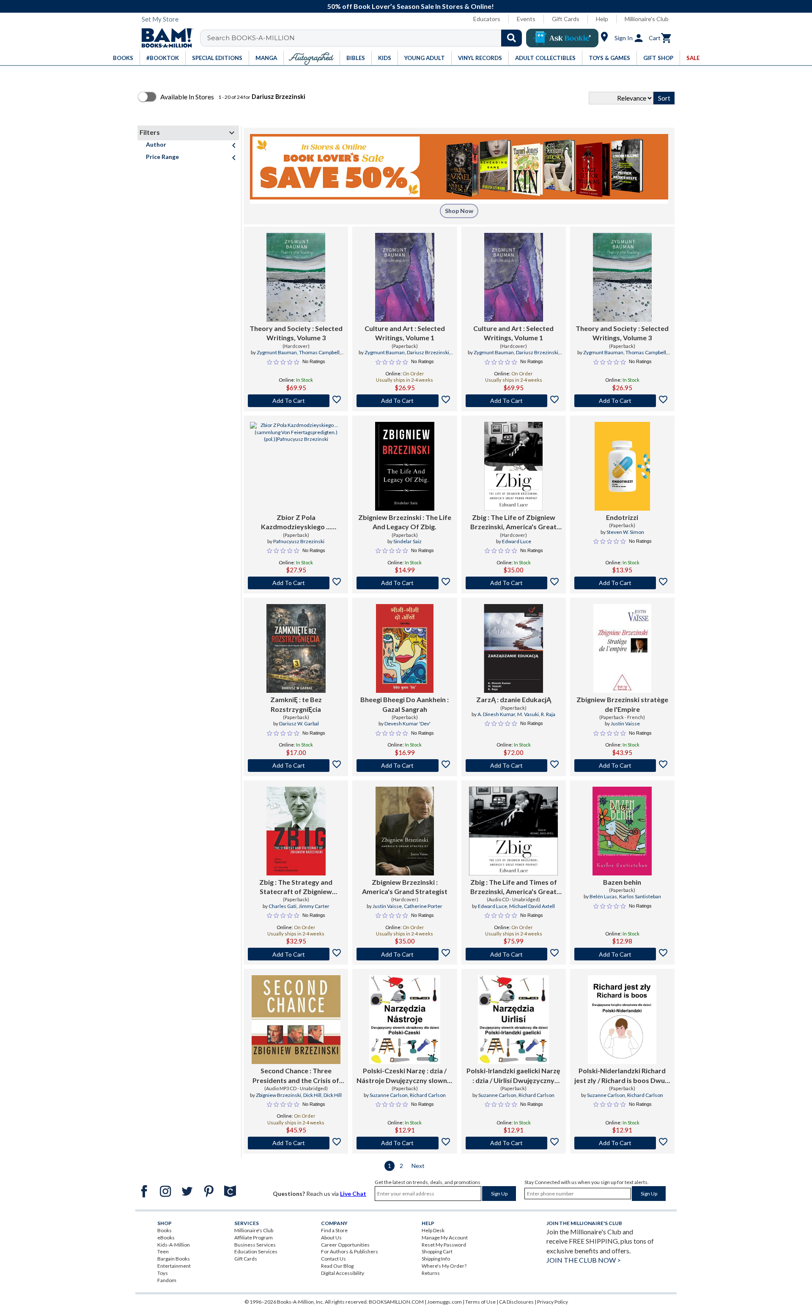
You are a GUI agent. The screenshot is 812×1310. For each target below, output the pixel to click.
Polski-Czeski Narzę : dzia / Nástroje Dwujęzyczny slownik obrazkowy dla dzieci (405, 1076)
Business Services (255, 1245)
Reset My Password (444, 1245)
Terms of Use (480, 1302)
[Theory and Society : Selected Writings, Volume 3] (295, 277)
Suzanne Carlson (389, 1095)
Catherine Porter (423, 906)
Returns (431, 1273)
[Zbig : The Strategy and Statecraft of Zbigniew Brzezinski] (296, 831)
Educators (486, 18)
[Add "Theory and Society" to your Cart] (296, 400)
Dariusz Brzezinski (428, 352)
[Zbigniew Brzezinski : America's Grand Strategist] (404, 831)
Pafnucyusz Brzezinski (298, 541)
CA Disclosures (516, 1302)
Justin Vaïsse (387, 906)
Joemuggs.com (444, 1302)
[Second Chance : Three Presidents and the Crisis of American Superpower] (296, 1019)
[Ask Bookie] (562, 38)
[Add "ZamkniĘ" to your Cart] (296, 765)
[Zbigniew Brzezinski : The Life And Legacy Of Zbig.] (404, 466)
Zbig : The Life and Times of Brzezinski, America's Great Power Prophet (513, 887)
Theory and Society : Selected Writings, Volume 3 (296, 333)
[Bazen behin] (622, 831)
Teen (163, 1251)
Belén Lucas (603, 896)
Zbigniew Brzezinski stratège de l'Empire (622, 704)
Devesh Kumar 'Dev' (407, 723)
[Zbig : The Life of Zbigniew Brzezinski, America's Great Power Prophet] (513, 466)
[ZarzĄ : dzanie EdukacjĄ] (513, 648)
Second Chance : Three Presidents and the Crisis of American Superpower (295, 1076)
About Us (331, 1237)
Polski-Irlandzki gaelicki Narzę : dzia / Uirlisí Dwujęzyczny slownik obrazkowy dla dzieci (513, 1076)
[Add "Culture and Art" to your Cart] (405, 400)
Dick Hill (312, 1095)
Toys (162, 1273)
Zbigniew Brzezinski (278, 1095)
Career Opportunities (345, 1245)
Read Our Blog (337, 1266)
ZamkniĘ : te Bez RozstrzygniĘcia (296, 704)
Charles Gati (282, 906)
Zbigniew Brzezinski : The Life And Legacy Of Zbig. (404, 522)
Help (602, 18)
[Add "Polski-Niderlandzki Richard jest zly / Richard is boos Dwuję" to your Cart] (622, 1143)
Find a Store (334, 1230)
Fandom (166, 1280)
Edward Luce (516, 541)
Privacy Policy (552, 1302)
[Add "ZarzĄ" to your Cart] (514, 765)
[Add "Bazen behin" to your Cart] (622, 954)
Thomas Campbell (319, 352)
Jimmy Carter (314, 906)
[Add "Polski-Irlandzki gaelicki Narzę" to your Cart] (514, 1143)
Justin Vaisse (625, 723)
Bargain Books (173, 1258)
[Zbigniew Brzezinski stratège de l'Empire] (622, 648)
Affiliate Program (253, 1237)
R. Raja (548, 714)
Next (418, 1165)
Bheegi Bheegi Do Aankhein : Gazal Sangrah (404, 704)
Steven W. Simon (625, 532)
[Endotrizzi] (622, 466)
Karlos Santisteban (640, 896)
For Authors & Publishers (349, 1251)
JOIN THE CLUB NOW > (583, 1260)
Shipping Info (436, 1258)
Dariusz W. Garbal (299, 723)
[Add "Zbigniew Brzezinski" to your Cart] (405, 583)
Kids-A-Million (173, 1245)
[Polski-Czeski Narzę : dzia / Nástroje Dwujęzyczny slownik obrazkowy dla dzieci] (404, 1019)
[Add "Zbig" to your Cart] (514, 583)
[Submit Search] (511, 38)
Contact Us (333, 1258)
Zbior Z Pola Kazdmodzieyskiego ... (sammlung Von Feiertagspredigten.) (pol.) (296, 522)
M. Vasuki (528, 714)
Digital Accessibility (342, 1273)
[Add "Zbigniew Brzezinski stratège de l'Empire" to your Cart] (622, 765)
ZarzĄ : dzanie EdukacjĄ (513, 699)
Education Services (255, 1251)
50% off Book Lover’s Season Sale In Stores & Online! (410, 6)
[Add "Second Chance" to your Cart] (296, 1143)
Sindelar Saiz (407, 541)
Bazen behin (622, 882)
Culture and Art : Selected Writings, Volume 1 (405, 333)
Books (164, 1230)
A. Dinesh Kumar (496, 714)
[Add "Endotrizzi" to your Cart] (622, 583)
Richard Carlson (428, 1095)
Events (526, 18)
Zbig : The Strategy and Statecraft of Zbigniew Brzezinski (295, 887)
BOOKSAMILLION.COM (396, 1302)
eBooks (166, 1237)
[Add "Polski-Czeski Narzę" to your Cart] (405, 1143)
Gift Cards (565, 18)
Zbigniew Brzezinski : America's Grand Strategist (404, 886)
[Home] (164, 38)
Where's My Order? (444, 1266)
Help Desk (433, 1230)
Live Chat (353, 1193)
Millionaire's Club (647, 18)
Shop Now (459, 210)
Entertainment (174, 1266)
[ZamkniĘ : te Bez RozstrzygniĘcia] (296, 648)
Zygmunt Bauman (277, 352)
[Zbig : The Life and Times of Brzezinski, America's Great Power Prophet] (513, 831)
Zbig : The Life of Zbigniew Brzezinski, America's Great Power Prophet (513, 522)
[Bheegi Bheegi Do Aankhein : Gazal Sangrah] (405, 648)
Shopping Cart (437, 1251)
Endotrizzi (622, 517)
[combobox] (366, 38)
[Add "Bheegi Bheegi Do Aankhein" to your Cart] (405, 765)
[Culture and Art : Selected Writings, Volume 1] (404, 277)
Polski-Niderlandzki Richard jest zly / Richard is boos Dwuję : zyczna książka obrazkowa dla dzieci (622, 1076)
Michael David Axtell (532, 906)
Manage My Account (445, 1237)
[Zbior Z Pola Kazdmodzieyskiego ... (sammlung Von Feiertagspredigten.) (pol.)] (296, 466)
